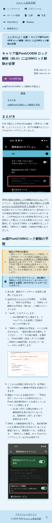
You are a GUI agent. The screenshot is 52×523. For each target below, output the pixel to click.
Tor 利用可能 (12, 79)
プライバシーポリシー (26, 514)
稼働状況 (11, 28)
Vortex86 (11, 22)
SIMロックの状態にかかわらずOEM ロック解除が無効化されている (28, 259)
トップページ (13, 9)
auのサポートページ (17, 299)
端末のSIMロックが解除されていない (26, 200)
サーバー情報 (13, 15)
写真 (43, 15)
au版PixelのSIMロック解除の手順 (23, 105)
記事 (31, 15)
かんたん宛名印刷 (26, 3)
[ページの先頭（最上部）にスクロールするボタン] (46, 517)
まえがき (11, 100)
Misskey (30, 22)
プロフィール (35, 9)
